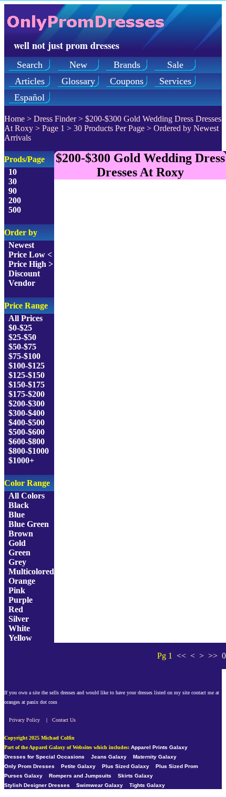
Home (14, 118)
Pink (16, 590)
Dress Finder (55, 118)
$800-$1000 (28, 450)
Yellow (20, 637)
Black (18, 505)
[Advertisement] (113, 301)
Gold (17, 543)
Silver (18, 618)
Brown (20, 533)
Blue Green (28, 524)
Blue (16, 514)
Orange (21, 580)
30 (12, 181)
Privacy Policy (24, 720)
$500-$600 (26, 431)
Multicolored (31, 571)
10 (12, 171)
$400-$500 (26, 422)
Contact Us (64, 720)
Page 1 (53, 128)
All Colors (26, 495)
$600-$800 (26, 441)
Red (15, 609)
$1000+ (21, 460)
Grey (17, 561)
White (19, 628)
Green (19, 552)
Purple (20, 599)
